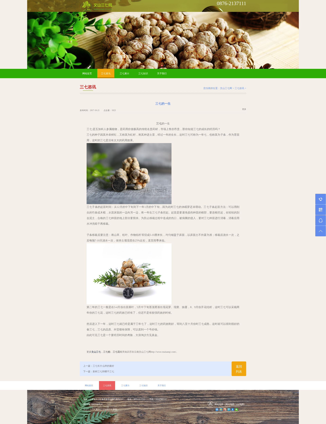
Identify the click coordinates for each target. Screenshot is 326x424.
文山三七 (87, 409)
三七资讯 (113, 409)
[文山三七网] (96, 6)
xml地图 (240, 404)
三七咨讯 (106, 73)
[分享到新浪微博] (224, 409)
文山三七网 (226, 88)
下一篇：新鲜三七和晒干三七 (98, 371)
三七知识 (143, 73)
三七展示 (124, 73)
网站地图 (229, 404)
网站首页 (87, 73)
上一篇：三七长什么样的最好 (98, 366)
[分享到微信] (236, 409)
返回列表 (239, 369)
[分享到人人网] (232, 409)
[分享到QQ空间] (221, 409)
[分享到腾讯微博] (228, 409)
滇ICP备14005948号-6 (92, 404)
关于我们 (162, 73)
